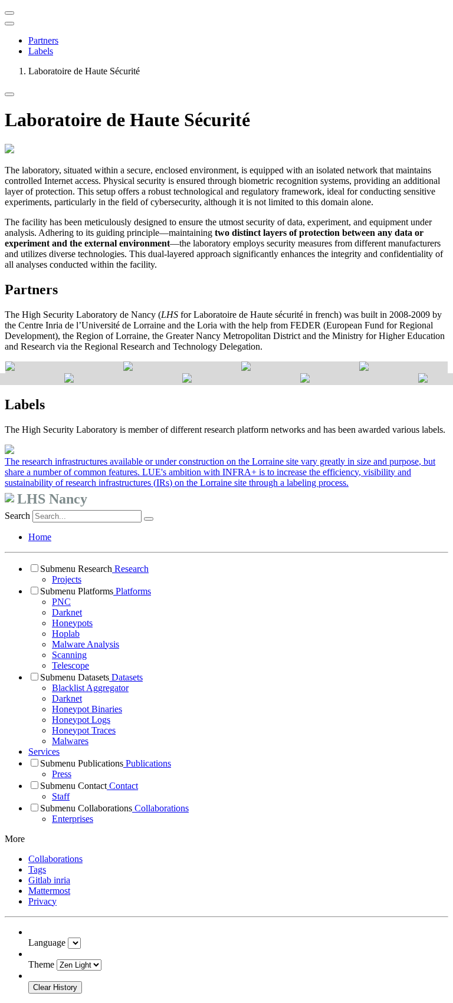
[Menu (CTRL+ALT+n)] (9, 13)
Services (44, 752)
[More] (9, 94)
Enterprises (72, 819)
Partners (43, 40)
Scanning (69, 655)
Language (46, 943)
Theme (41, 964)
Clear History (55, 987)
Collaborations (160, 808)
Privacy (42, 901)
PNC (61, 602)
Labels (40, 51)
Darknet (67, 612)
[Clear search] (148, 519)
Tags (37, 869)
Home (39, 537)
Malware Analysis (85, 644)
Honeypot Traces (84, 730)
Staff (61, 796)
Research (130, 569)
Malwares (70, 741)
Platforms (132, 591)
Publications (147, 763)
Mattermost (49, 891)
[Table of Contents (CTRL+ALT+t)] (9, 23)
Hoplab (66, 634)
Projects (66, 579)
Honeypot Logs (81, 720)
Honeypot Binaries (87, 709)
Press (61, 774)
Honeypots (72, 623)
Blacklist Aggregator (90, 688)
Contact (122, 786)
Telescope (70, 665)
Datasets (126, 677)
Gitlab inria (49, 880)
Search (17, 516)
